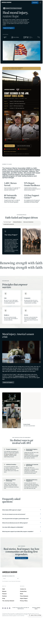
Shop (3, 598)
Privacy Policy (24, 600)
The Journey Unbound (8, 600)
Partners (4, 596)
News (21, 593)
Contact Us (23, 589)
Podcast (4, 593)
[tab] (7, 222)
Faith (3, 589)
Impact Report (23, 598)
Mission (4, 591)
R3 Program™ (32, 376)
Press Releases (24, 596)
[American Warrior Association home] (6, 2)
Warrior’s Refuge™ (19, 376)
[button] (40, 2)
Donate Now (35, 2)
